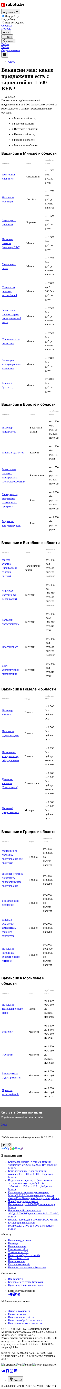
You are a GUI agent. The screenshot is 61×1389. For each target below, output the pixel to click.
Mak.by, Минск (49, 1219)
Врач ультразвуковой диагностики (10, 669)
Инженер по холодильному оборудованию (10, 756)
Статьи (12, 61)
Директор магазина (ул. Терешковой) (9, 594)
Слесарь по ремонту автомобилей (9, 291)
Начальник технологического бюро (12, 1008)
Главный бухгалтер (13, 452)
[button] (5, 44)
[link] (7, 36)
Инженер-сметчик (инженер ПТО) (11, 243)
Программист (10, 646)
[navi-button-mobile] (4, 55)
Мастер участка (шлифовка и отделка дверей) (9, 567)
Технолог (7, 1031)
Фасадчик (7, 1054)
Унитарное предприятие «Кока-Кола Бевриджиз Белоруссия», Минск (33, 1197)
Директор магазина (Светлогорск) (10, 783)
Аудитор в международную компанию (11, 364)
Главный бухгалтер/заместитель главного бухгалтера (9, 927)
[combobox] (15, 1379)
